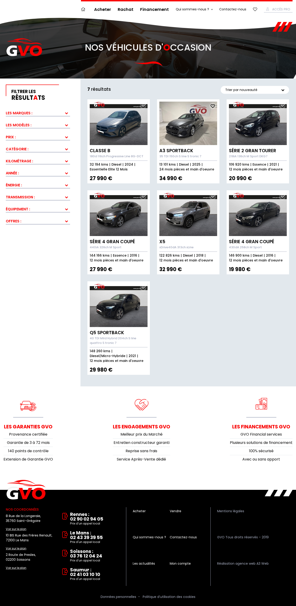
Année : (12, 173)
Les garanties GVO (28, 426)
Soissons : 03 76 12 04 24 (86, 556)
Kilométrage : (19, 161)
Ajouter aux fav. (143, 106)
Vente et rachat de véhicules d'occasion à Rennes (26, 489)
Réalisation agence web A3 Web (243, 563)
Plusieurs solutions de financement (261, 442)
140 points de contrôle (28, 451)
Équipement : (18, 209)
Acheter (102, 9)
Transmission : (20, 197)
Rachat (125, 9)
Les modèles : (18, 125)
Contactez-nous (232, 9)
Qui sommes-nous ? (192, 9)
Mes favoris (255, 9)
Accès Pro (281, 9)
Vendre (175, 511)
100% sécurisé (261, 451)
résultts (28, 95)
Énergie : (14, 185)
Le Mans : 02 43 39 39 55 (86, 537)
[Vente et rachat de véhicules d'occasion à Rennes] (24, 47)
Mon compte (180, 563)
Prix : (11, 137)
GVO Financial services (261, 434)
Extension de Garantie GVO (28, 459)
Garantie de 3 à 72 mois (28, 442)
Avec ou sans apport (261, 459)
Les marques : (19, 113)
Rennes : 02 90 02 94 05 (86, 519)
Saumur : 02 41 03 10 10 (85, 574)
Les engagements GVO (141, 426)
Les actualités (144, 563)
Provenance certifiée (28, 434)
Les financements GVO (261, 426)
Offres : (13, 221)
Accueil (84, 9)
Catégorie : (17, 149)
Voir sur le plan (16, 529)
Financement (154, 9)
